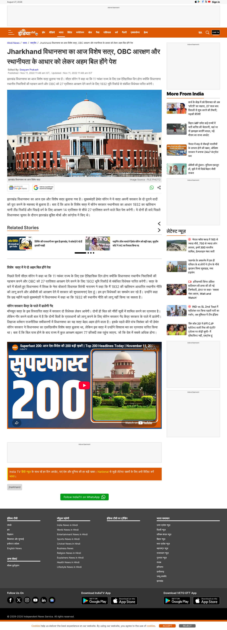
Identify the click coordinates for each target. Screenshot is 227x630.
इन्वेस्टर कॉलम (13, 543)
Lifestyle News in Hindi (69, 566)
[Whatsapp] (152, 188)
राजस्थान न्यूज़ (163, 553)
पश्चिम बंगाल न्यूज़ (164, 534)
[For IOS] (206, 601)
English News (14, 548)
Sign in (216, 1)
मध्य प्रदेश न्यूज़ (163, 543)
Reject (187, 625)
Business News (65, 548)
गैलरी (124, 32)
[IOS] (196, 1)
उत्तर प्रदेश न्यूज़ (163, 525)
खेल (90, 32)
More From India (185, 94)
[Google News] (18, 187)
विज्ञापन (10, 534)
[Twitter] (18, 600)
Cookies (35, 625)
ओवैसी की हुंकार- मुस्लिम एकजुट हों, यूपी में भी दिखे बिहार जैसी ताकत (203, 169)
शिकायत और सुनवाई (15, 539)
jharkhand (14, 487)
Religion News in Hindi (69, 553)
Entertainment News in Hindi (72, 534)
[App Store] (124, 601)
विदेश (69, 32)
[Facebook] (10, 600)
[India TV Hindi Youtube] (209, 1)
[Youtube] (35, 600)
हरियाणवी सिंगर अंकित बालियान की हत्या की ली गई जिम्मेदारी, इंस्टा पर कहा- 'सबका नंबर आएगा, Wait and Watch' (203, 289)
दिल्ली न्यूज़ (161, 529)
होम (43, 32)
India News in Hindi (67, 525)
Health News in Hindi (68, 562)
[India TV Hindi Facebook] (203, 1)
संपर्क (9, 525)
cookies (151, 625)
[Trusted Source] (43, 187)
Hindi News (13, 42)
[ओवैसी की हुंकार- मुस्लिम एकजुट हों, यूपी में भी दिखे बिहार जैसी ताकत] (177, 169)
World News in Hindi (68, 529)
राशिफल (107, 32)
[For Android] (177, 601)
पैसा (97, 32)
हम (8, 529)
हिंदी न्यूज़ (26, 471)
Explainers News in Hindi (70, 557)
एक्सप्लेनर (135, 32)
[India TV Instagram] (27, 600)
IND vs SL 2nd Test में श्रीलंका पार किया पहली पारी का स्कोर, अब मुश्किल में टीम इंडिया (203, 310)
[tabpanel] (45, 243)
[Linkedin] (43, 600)
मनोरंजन (80, 32)
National (103, 471)
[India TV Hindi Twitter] (206, 1)
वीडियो (52, 32)
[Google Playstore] (94, 601)
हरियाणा (160, 566)
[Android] (199, 1)
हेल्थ (146, 32)
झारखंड (160, 580)
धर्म (116, 32)
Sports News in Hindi (68, 539)
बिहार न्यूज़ (161, 539)
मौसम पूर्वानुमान (13, 565)
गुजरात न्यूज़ (162, 557)
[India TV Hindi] (28, 33)
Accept (167, 625)
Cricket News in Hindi (68, 543)
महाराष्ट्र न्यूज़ (162, 548)
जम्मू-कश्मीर (162, 576)
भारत (61, 32)
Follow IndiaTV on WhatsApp (82, 497)
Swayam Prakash (29, 69)
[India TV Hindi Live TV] (216, 33)
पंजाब (159, 562)
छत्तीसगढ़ (160, 571)
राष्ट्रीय (33, 42)
